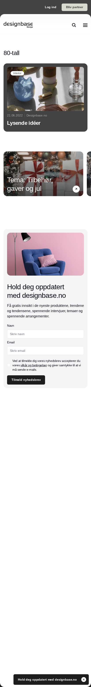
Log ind (50, 7)
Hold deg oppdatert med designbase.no (48, 679)
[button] (76, 189)
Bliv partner (74, 7)
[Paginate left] (7, 173)
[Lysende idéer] (45, 97)
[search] (74, 25)
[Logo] (18, 25)
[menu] (85, 25)
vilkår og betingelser (34, 365)
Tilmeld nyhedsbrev (26, 379)
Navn (10, 325)
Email (10, 342)
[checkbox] (9, 365)
